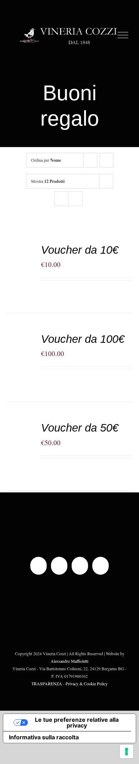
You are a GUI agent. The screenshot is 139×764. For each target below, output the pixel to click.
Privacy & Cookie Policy (87, 683)
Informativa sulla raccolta (44, 737)
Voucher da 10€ (79, 250)
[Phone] (100, 566)
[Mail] (80, 566)
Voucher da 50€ (79, 428)
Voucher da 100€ (82, 339)
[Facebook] (38, 566)
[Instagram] (59, 566)
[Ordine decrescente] (106, 160)
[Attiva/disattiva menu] (123, 35)
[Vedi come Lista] (75, 199)
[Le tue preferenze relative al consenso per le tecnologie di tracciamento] (126, 751)
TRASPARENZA (46, 683)
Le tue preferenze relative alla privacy (77, 722)
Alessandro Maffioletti (69, 661)
